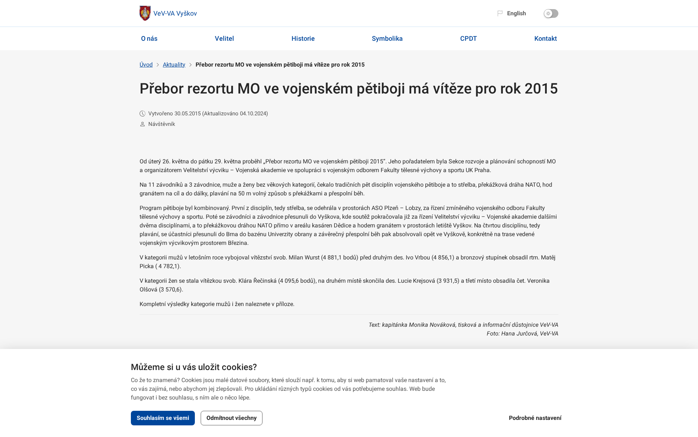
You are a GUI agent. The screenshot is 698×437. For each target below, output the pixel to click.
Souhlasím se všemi (163, 417)
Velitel (224, 38)
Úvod (146, 64)
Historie (303, 38)
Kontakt (545, 38)
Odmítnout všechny (231, 417)
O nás (149, 38)
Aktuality (174, 64)
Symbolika (387, 38)
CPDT (468, 38)
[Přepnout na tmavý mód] (551, 13)
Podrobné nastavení (535, 417)
